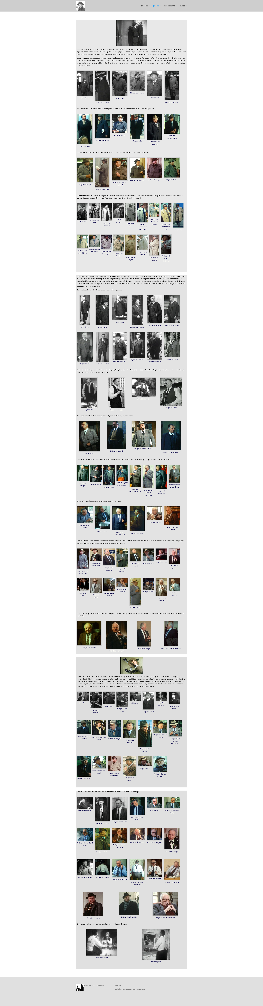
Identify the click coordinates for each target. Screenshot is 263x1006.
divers (182, 6)
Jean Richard (169, 6)
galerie (156, 6)
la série (144, 6)
